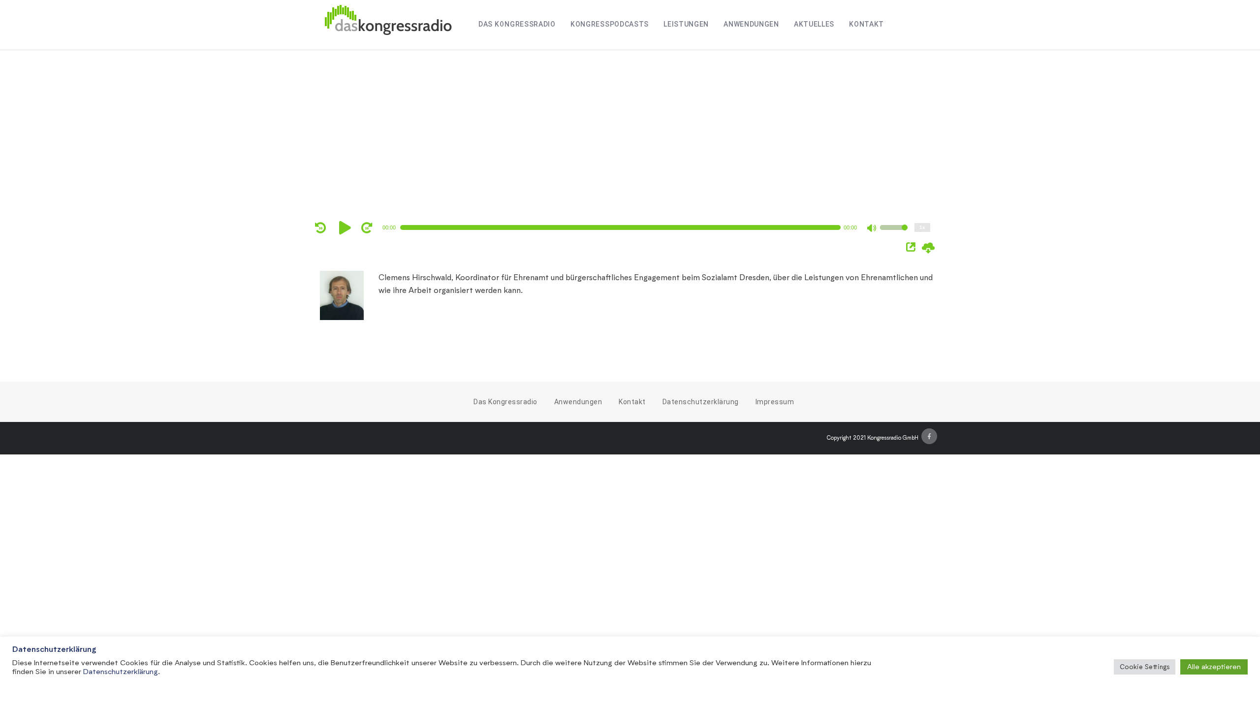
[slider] (894, 234)
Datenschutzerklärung (700, 402)
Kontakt (866, 24)
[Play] (346, 227)
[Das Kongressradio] (388, 25)
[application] (625, 227)
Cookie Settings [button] (1144, 667)
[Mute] (872, 229)
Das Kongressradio (517, 24)
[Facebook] (929, 436)
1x (922, 227)
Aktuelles (814, 24)
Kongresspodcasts (609, 24)
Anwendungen (751, 24)
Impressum (775, 402)
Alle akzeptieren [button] (1214, 666)
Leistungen (686, 24)
